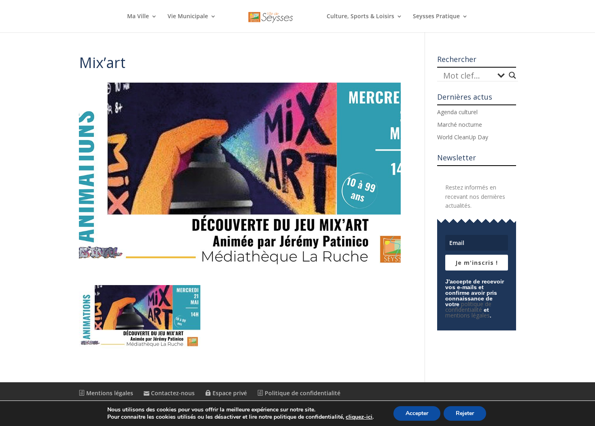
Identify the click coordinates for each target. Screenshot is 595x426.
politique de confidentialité (468, 306)
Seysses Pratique (436, 16)
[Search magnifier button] (512, 75)
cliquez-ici (359, 417)
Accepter (417, 413)
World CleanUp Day (462, 137)
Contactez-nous (172, 393)
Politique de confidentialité (301, 393)
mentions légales (467, 315)
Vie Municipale (188, 16)
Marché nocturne (459, 124)
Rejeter (465, 413)
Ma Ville (138, 16)
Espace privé (229, 393)
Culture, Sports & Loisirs (360, 16)
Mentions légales (109, 393)
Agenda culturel (457, 112)
